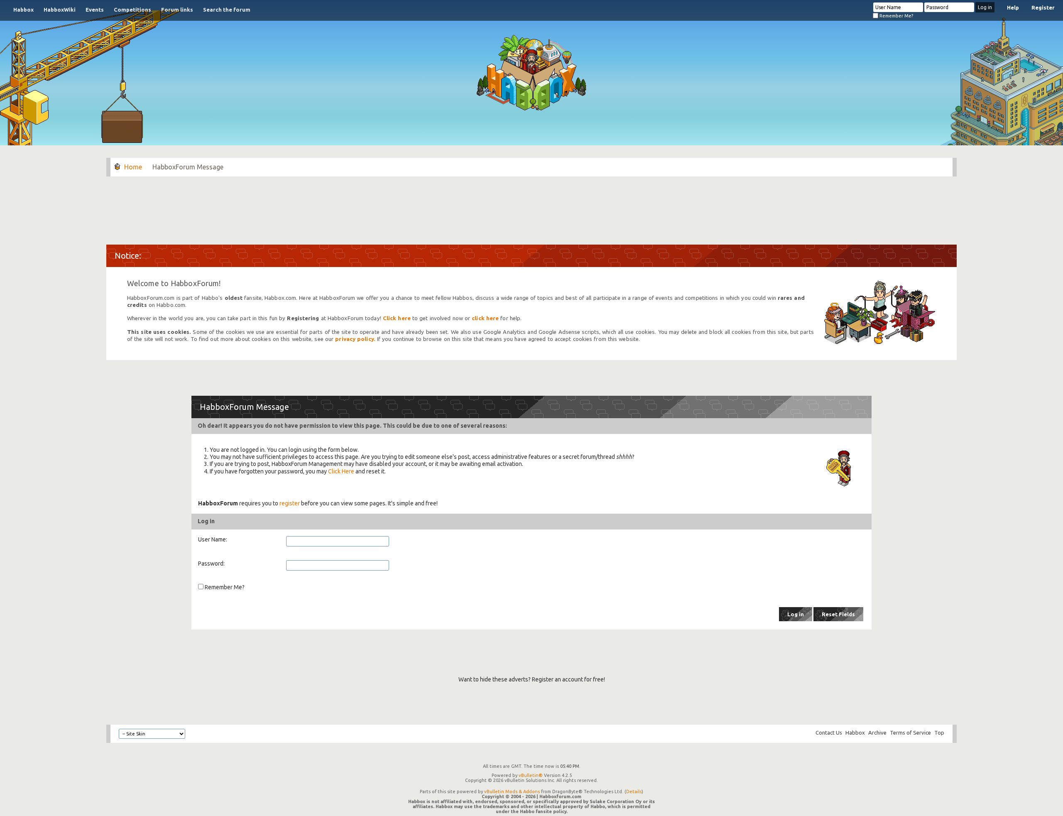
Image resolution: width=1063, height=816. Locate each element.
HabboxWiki (60, 9)
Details (634, 791)
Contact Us (829, 732)
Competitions (132, 9)
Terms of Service (910, 732)
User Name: (212, 539)
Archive (877, 732)
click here (485, 318)
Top (939, 732)
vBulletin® (531, 775)
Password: (211, 563)
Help (1013, 7)
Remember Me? (895, 15)
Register (1043, 7)
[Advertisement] (531, 206)
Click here (397, 318)
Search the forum (226, 9)
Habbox (23, 9)
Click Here (341, 471)
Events (95, 9)
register (289, 503)
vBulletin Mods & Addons (512, 791)
